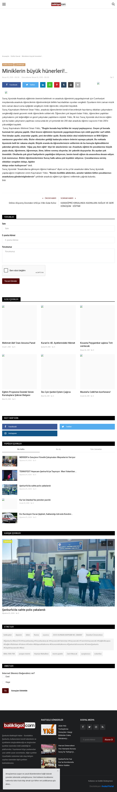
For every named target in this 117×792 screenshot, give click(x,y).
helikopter (8, 635)
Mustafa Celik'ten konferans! (95, 392)
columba (97, 654)
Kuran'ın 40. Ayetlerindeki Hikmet (58, 343)
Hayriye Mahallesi (41, 654)
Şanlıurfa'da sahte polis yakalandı (35, 486)
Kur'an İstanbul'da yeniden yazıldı (35, 500)
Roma (36, 635)
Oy (5, 690)
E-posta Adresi (8, 235)
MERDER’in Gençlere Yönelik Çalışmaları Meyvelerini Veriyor (47, 457)
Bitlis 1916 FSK (9, 654)
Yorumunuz (7, 246)
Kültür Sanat (15, 56)
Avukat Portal (108, 786)
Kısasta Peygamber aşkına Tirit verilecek (96, 344)
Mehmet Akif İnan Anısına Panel (18, 343)
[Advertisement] (58, 21)
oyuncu (46, 635)
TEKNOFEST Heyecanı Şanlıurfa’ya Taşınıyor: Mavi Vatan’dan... (48, 471)
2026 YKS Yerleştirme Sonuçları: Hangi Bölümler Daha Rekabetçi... (65, 732)
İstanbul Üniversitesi (94, 635)
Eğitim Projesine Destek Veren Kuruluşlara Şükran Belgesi (18, 394)
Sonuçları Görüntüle (19, 690)
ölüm (28, 635)
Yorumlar (9, 217)
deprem (19, 635)
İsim (4, 223)
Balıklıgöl (20, 65)
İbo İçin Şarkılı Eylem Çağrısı (56, 392)
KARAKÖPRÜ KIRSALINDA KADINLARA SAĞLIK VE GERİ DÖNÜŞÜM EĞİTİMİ (87, 204)
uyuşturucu (85, 654)
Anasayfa (5, 56)
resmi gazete (58, 654)
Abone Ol (109, 739)
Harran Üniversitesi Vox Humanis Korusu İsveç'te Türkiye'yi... (67, 749)
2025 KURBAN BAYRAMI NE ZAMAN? (67, 635)
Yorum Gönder (11, 281)
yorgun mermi (24, 654)
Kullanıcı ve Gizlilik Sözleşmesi (100, 781)
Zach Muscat (72, 654)
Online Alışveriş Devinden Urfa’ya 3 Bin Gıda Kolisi (32, 203)
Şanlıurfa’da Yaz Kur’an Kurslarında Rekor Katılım (66, 762)
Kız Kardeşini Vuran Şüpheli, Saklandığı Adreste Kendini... (46, 514)
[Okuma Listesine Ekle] (77, 85)
